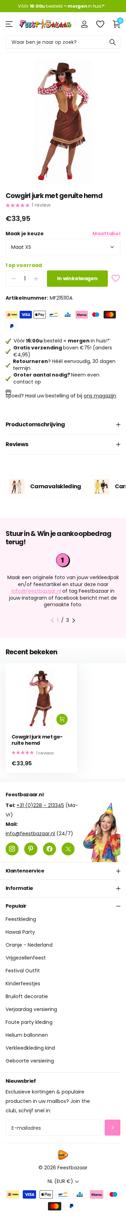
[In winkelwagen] (62, 719)
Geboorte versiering (30, 1060)
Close (63, 871)
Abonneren (112, 1128)
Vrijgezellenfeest (26, 957)
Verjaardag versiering (31, 1009)
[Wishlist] (100, 24)
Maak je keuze (63, 233)
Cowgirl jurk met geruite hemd (37, 740)
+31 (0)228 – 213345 (40, 805)
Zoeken (112, 41)
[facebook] (49, 849)
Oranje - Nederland (29, 944)
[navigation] (52, 620)
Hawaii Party (20, 932)
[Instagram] (12, 849)
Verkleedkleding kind (30, 1047)
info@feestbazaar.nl (36, 590)
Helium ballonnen (27, 1035)
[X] (68, 849)
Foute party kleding (29, 1022)
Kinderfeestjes (23, 983)
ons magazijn (100, 395)
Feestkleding (21, 919)
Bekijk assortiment (10, 24)
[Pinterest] (30, 849)
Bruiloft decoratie (27, 996)
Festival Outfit (23, 970)
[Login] (84, 24)
